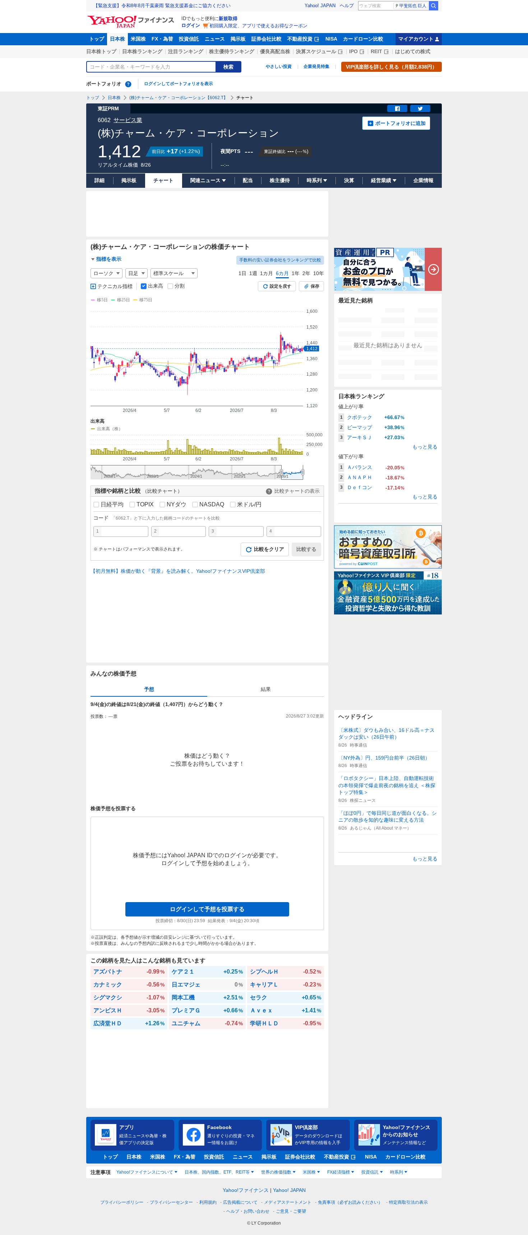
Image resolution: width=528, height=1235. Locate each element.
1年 (296, 273)
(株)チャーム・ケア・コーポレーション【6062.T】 (178, 97)
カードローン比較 (363, 39)
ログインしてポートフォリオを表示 (178, 83)
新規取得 (228, 18)
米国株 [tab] (309, 1172)
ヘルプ (347, 5)
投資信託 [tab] (370, 1172)
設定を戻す (280, 286)
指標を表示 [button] (108, 259)
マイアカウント (416, 39)
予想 (149, 689)
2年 (306, 273)
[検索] (433, 5)
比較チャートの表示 (297, 491)
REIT (376, 51)
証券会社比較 (266, 39)
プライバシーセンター (171, 1202)
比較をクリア (269, 549)
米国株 (138, 39)
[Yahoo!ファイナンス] (132, 17)
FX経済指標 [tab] (338, 1172)
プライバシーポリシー (121, 1202)
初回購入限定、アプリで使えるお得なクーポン (258, 25)
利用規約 (208, 1202)
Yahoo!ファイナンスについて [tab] (144, 1172)
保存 (315, 286)
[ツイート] (420, 108)
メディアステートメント (287, 1202)
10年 (318, 273)
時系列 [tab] (396, 1172)
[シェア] (397, 108)
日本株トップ (101, 51)
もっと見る (424, 447)
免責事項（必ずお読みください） (350, 1202)
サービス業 (128, 120)
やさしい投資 (279, 66)
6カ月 (282, 273)
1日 (242, 273)
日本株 (117, 39)
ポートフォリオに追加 (400, 123)
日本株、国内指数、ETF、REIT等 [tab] (217, 1172)
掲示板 (238, 39)
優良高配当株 (275, 51)
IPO (353, 51)
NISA (331, 39)
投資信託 (189, 39)
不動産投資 (299, 39)
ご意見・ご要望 (291, 1211)
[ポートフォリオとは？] (128, 84)
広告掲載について (240, 1202)
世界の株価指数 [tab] (276, 1172)
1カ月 (266, 273)
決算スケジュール (316, 51)
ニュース (215, 39)
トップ (96, 39)
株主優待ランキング (231, 51)
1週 (253, 273)
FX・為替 (162, 39)
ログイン (190, 25)
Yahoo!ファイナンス (246, 1190)
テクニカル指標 (115, 286)
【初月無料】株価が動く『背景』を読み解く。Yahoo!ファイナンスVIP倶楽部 (178, 571)
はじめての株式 (412, 51)
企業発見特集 (316, 66)
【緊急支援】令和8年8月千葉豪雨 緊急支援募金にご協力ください (162, 5)
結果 (266, 689)
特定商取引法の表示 (408, 1202)
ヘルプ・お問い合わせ (247, 1211)
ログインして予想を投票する (207, 909)
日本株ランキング (142, 51)
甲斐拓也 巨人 (412, 5)
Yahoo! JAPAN (320, 5)
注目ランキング (185, 51)
